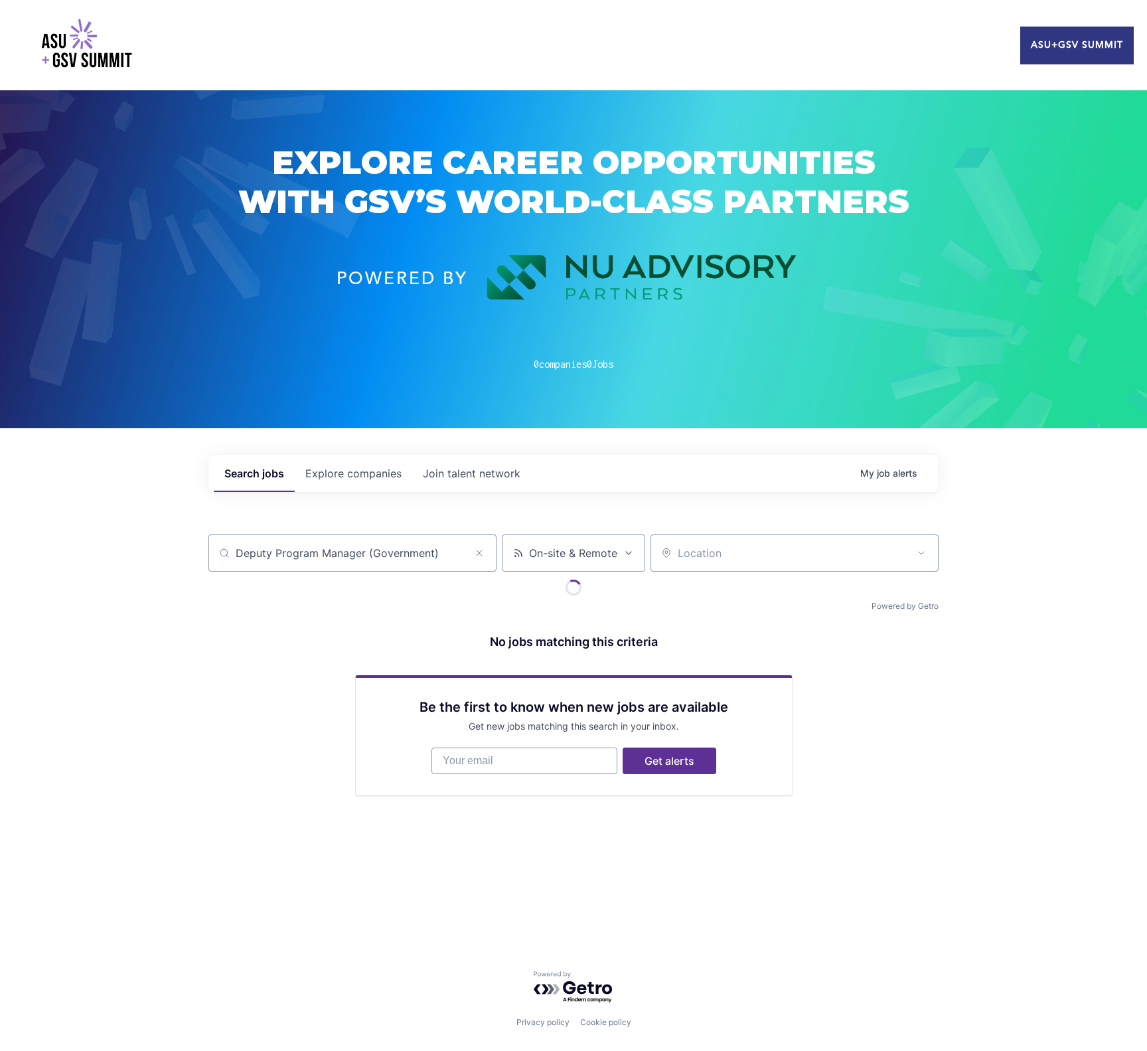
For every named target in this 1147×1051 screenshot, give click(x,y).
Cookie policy (605, 1022)
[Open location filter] (921, 553)
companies (353, 473)
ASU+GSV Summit (1077, 45)
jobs (254, 473)
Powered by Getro (905, 606)
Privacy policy (543, 1022)
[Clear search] (479, 553)
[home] (86, 45)
